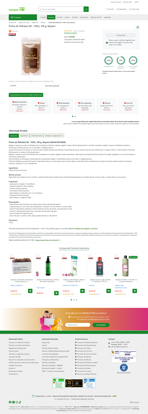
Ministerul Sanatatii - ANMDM (52, 365)
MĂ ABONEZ (101, 325)
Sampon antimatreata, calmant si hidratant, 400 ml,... (74, 280)
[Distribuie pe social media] (137, 27)
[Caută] (86, 9)
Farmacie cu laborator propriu (19, 354)
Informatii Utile (127, 2)
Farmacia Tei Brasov (84, 368)
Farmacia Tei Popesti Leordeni (87, 362)
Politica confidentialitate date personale (55, 351)
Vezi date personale (93, 319)
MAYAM (72, 37)
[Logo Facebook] (10, 402)
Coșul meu (122, 9)
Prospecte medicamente (50, 360)
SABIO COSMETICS (16, 285)
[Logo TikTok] (20, 402)
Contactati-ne (13, 374)
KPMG (114, 396)
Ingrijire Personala (24, 22)
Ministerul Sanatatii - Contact (52, 368)
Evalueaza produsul (70, 33)
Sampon (43, 22)
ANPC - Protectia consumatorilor (53, 371)
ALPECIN (92, 285)
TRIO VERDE (41, 288)
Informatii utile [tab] (36, 136)
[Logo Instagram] (17, 402)
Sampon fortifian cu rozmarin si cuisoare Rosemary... (126, 280)
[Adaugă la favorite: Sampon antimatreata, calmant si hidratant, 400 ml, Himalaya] (63, 255)
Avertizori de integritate (50, 354)
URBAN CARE (119, 285)
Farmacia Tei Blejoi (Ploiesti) (86, 374)
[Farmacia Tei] (17, 9)
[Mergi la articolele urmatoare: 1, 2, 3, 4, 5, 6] (72, 116)
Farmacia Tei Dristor (84, 348)
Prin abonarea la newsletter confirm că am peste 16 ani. (90, 317)
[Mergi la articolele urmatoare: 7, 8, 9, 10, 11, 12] (75, 116)
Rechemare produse (16, 371)
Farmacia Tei (12, 22)
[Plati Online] (134, 402)
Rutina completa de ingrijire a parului (83, 229)
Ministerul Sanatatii (48, 362)
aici (120, 45)
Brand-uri (12, 368)
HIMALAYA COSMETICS (70, 285)
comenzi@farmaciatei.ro (119, 347)
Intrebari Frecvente (15, 365)
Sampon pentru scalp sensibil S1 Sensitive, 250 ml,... (100, 280)
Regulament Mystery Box (17, 348)
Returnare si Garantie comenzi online (21, 360)
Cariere (44, 345)
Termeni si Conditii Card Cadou (19, 345)
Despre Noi (46, 342)
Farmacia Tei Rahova (84, 357)
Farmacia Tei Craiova (84, 371)
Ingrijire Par (35, 22)
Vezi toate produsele (52, 86)
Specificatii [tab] (24, 136)
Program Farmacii (116, 2)
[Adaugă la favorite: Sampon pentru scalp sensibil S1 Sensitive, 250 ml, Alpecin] (90, 255)
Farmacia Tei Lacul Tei (84, 351)
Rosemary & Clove (121, 288)
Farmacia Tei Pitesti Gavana (86, 365)
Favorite (111, 9)
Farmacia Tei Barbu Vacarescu (87, 342)
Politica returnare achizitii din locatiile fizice (24, 362)
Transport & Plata (15, 357)
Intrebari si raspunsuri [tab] (53, 136)
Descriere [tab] (13, 136)
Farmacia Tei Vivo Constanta (86, 354)
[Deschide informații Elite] (12, 258)
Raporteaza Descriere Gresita (47, 240)
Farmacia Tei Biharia (84, 360)
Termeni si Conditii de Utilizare (19, 342)
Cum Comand (13, 351)
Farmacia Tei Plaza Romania (86, 345)
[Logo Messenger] (13, 402)
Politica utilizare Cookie (50, 348)
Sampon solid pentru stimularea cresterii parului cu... (22, 280)
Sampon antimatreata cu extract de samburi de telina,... (48, 280)
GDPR (136, 2)
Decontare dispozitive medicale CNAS (55, 357)
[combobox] (61, 9)
